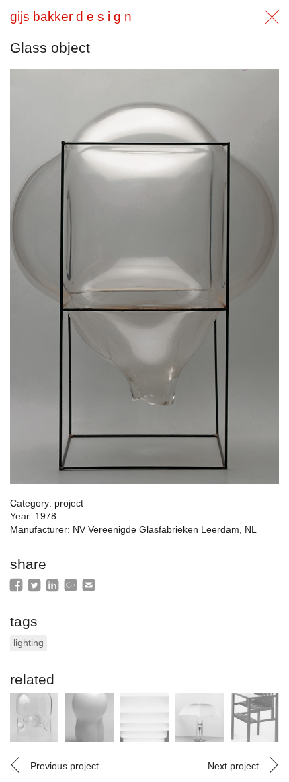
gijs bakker (71, 16)
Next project (233, 765)
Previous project (64, 765)
